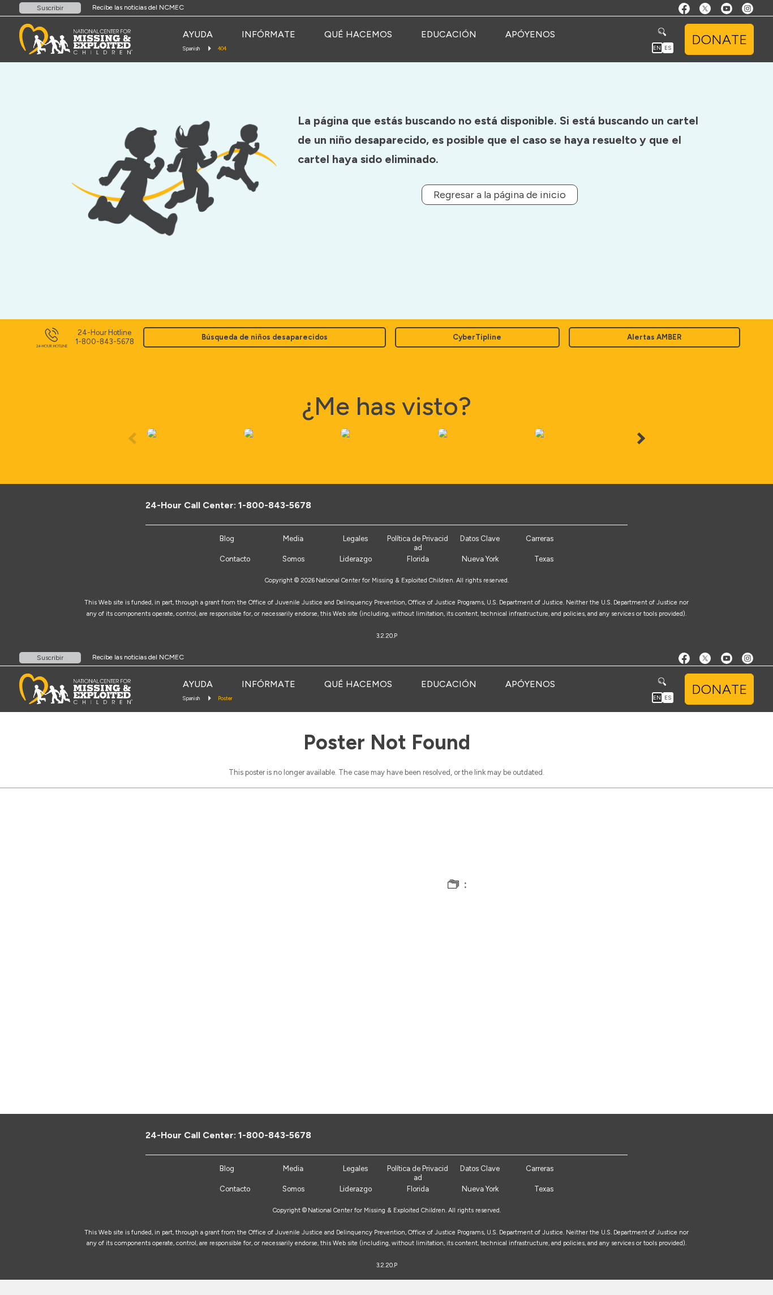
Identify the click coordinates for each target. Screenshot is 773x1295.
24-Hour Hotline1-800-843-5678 (104, 337)
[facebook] (576, 504)
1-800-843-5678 (274, 505)
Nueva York (480, 559)
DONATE (719, 39)
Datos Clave (480, 538)
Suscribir (50, 8)
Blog (227, 538)
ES (667, 48)
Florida (418, 559)
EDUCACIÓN (448, 34)
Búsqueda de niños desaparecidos (264, 337)
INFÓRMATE (268, 34)
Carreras (539, 538)
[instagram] (632, 504)
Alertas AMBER (654, 337)
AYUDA (198, 34)
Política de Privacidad (417, 543)
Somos (293, 559)
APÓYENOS (530, 34)
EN (657, 48)
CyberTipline (477, 337)
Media (293, 538)
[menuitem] (197, 34)
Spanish (191, 48)
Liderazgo (356, 559)
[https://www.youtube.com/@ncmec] (614, 504)
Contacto (235, 559)
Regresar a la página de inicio (499, 194)
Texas (543, 559)
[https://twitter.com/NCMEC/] (595, 504)
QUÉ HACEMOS (358, 34)
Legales (355, 538)
